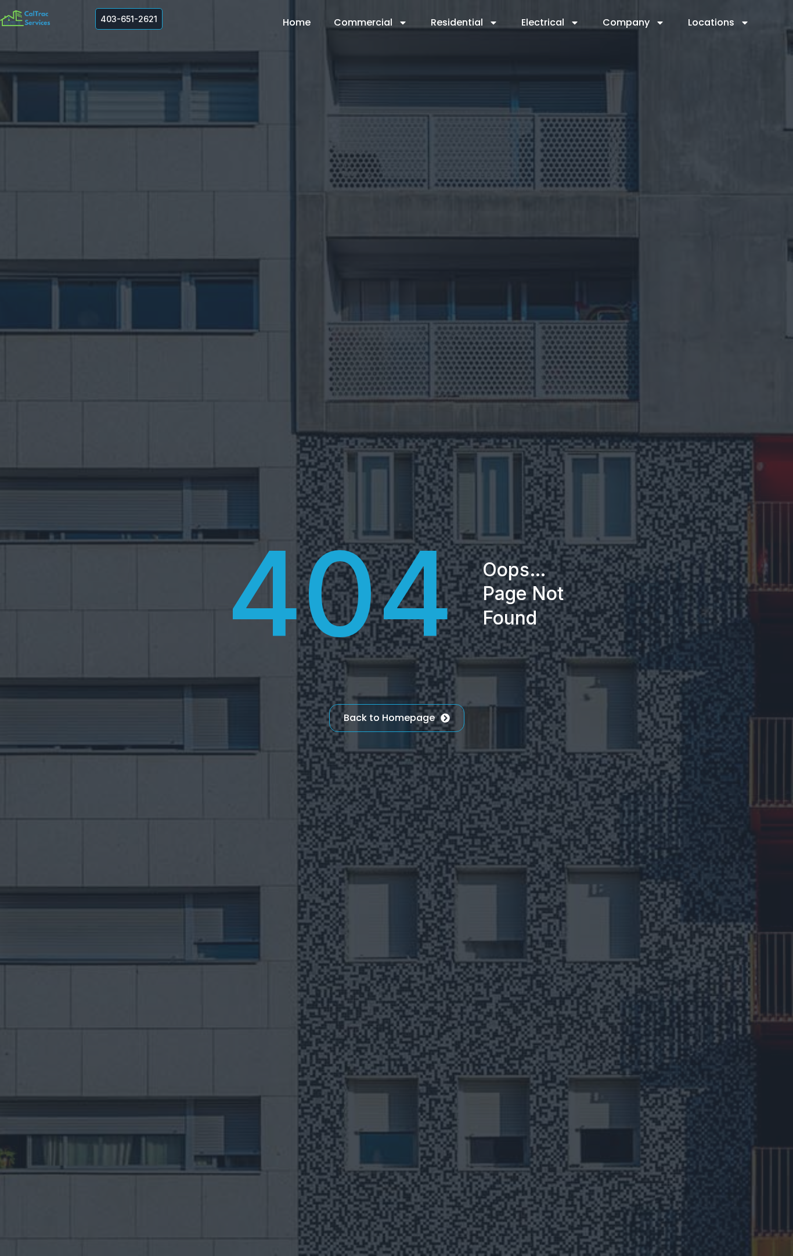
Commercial (363, 22)
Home (297, 22)
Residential (457, 22)
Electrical (542, 22)
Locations (711, 22)
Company (626, 22)
